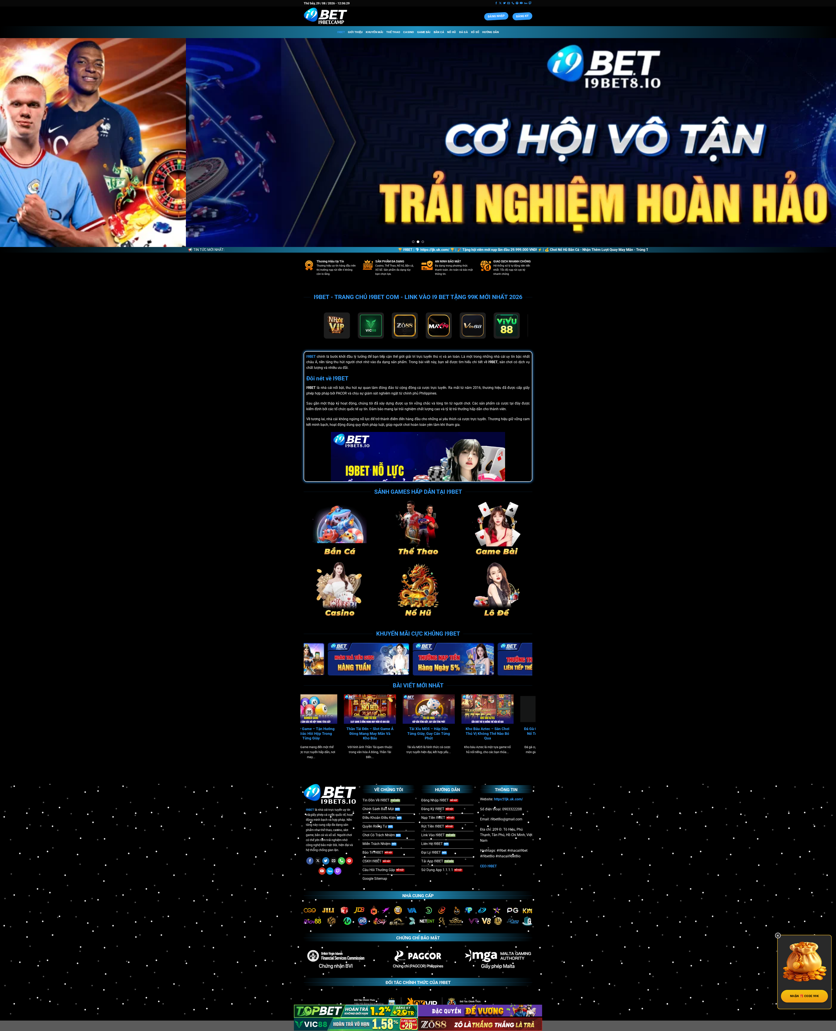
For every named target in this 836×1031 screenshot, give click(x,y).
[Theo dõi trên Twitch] (530, 3)
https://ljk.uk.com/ (334, 250)
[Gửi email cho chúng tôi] (508, 3)
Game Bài (424, 32)
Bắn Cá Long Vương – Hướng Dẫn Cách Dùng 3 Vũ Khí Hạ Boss (420, 733)
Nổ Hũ (451, 32)
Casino (408, 32)
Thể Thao (393, 32)
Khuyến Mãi (374, 32)
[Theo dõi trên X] (500, 3)
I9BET (341, 32)
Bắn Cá (439, 32)
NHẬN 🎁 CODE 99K (804, 996)
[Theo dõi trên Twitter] (504, 3)
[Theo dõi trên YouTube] (521, 3)
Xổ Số (475, 32)
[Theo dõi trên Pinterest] (517, 3)
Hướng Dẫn (490, 32)
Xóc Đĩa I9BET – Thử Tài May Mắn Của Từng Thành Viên (302, 733)
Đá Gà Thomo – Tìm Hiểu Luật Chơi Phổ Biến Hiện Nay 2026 (478, 733)
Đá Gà (463, 32)
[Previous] (22, 142)
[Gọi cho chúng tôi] (513, 3)
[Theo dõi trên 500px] (525, 3)
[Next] (814, 142)
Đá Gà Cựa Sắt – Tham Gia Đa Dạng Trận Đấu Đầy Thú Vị (361, 733)
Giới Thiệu (355, 32)
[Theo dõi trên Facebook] (496, 3)
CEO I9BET (488, 866)
